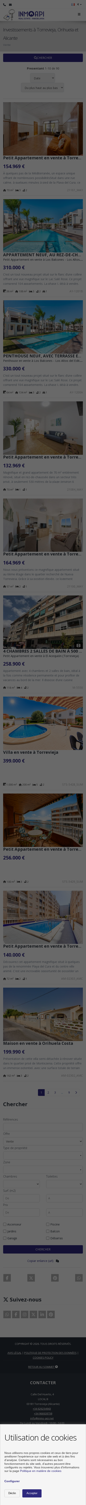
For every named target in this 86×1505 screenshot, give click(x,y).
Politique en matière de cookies (40, 1471)
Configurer (12, 1481)
